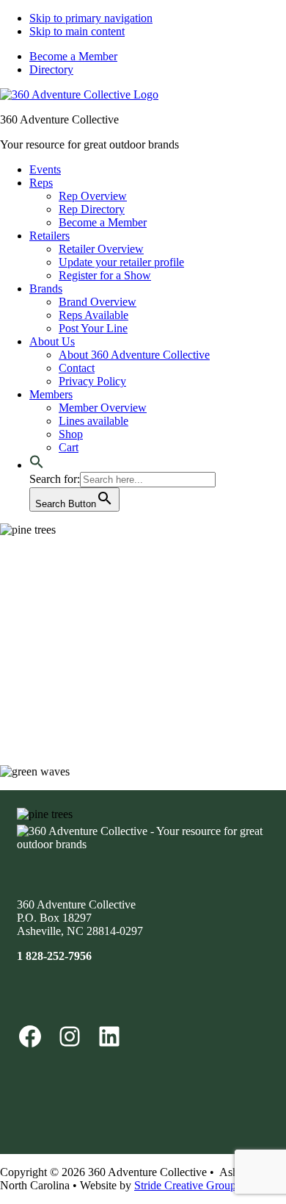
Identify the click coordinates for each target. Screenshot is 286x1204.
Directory (51, 69)
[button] (36, 465)
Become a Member (73, 56)
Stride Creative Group (185, 1185)
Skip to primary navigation (91, 18)
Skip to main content (77, 31)
